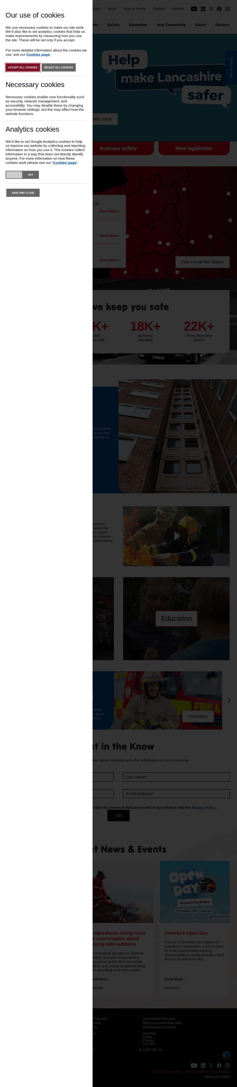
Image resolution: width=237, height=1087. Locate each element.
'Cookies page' (64, 163)
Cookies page (38, 54)
